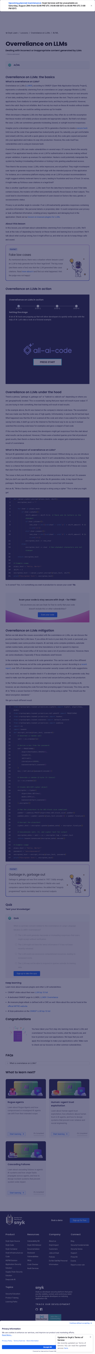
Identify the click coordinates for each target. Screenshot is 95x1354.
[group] (74, 1346)
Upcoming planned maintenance (25, 3)
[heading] (72, 1338)
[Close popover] (90, 1337)
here (66, 1348)
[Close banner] (91, 6)
